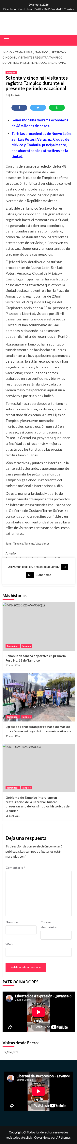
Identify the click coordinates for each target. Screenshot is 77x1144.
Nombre (12, 922)
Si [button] (65, 566)
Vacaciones (43, 543)
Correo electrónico (48, 924)
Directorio (9, 9)
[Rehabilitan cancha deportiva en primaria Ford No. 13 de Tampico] (39, 626)
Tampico (11, 72)
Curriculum (25, 9)
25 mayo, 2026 (13, 665)
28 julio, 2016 (13, 95)
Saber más (44, 575)
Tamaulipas (13, 646)
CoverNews (42, 1137)
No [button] (29, 575)
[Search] (70, 39)
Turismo (29, 543)
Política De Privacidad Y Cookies (54, 9)
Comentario (15, 867)
